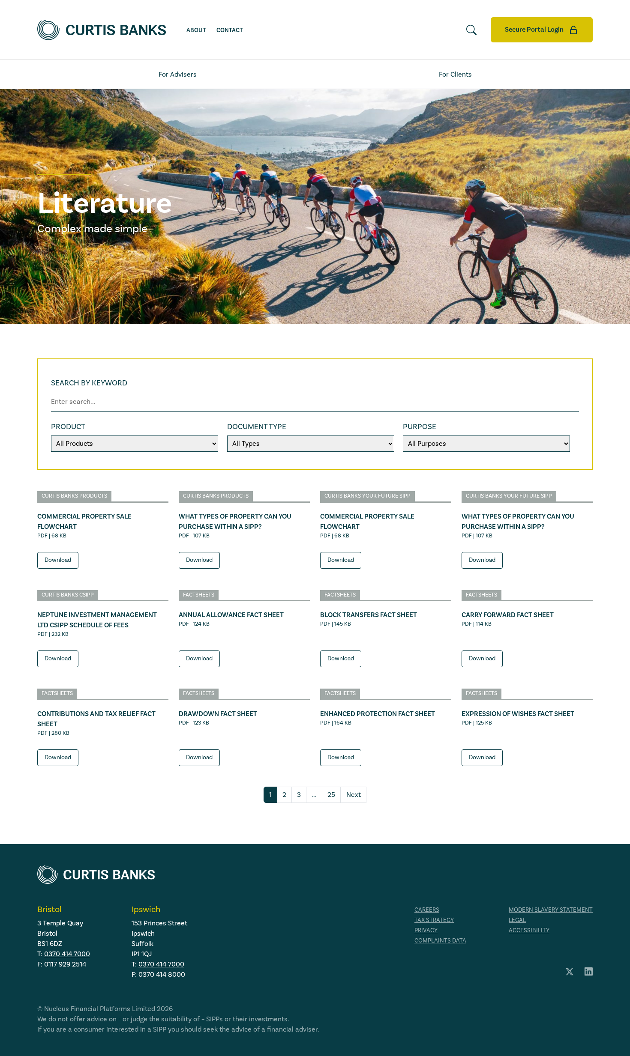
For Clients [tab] (455, 74)
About (196, 30)
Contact (229, 30)
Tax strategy (434, 920)
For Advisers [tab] (178, 74)
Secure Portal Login (535, 29)
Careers (426, 910)
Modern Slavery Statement (551, 910)
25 (331, 795)
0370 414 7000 (67, 954)
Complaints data (440, 941)
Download (58, 560)
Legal (517, 920)
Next (353, 795)
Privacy (426, 930)
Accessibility (529, 930)
